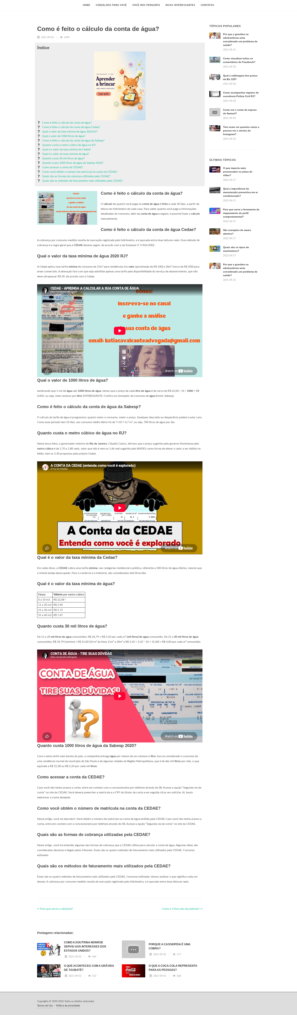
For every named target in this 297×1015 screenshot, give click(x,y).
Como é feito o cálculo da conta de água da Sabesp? (73, 140)
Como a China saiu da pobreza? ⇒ (182, 908)
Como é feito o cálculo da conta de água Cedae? (71, 127)
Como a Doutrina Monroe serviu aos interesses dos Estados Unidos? (85, 946)
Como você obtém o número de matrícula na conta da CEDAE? (80, 171)
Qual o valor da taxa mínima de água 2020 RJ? (69, 131)
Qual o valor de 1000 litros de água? (63, 136)
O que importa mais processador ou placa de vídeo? (237, 172)
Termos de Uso (45, 1006)
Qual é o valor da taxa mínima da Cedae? (66, 149)
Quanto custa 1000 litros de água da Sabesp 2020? (72, 163)
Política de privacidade (68, 1006)
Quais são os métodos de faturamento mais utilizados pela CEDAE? (82, 180)
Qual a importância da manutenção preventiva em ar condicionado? (240, 192)
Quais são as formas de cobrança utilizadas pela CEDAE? (76, 176)
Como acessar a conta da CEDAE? (62, 167)
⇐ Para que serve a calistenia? (55, 908)
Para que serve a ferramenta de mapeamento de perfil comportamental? (241, 213)
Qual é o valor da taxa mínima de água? (65, 154)
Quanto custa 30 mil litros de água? (63, 158)
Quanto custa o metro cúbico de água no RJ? (69, 145)
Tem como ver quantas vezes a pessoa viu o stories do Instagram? (241, 131)
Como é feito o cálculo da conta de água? (67, 122)
